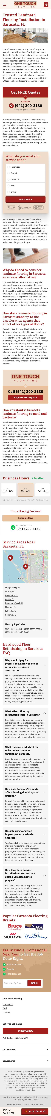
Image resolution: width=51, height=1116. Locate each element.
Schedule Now (25, 518)
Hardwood (15, 166)
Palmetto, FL (10, 611)
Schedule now (25, 1030)
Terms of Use (28, 1104)
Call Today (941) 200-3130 (15, 1038)
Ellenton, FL (10, 607)
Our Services (9, 1049)
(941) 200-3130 (36, 1111)
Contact (6, 1012)
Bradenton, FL (11, 595)
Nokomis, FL (10, 614)
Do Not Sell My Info (14, 1104)
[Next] (47, 489)
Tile (12, 185)
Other (13, 191)
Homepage (8, 1004)
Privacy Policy (39, 1104)
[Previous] (4, 489)
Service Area (9, 1061)
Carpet (14, 173)
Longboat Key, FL (12, 587)
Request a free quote (25, 397)
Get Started (25, 199)
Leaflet (45, 582)
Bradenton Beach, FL (14, 603)
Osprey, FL (9, 591)
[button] (25, 566)
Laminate (15, 179)
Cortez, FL (9, 599)
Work (5, 1008)
